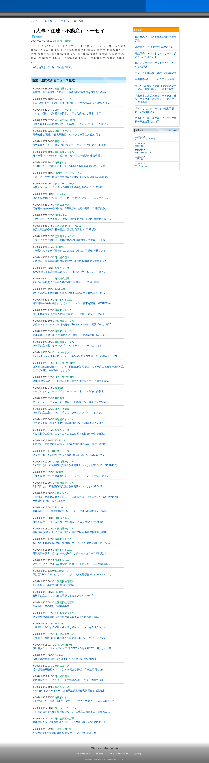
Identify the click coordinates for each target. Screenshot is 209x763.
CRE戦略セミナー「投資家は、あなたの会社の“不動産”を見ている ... (70, 250)
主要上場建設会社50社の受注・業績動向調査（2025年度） (65, 229)
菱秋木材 (139, 146)
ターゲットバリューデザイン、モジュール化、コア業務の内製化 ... (69, 391)
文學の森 (139, 159)
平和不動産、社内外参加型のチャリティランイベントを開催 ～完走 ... (71, 476)
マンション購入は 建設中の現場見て (156, 73)
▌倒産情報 (139, 130)
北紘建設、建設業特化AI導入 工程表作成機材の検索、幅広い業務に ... (71, 444)
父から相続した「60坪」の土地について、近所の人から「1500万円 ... (71, 103)
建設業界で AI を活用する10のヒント (155, 47)
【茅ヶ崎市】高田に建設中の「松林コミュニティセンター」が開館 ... (70, 124)
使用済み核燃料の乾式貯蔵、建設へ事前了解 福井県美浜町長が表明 (70, 532)
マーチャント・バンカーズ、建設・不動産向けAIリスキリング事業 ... (70, 402)
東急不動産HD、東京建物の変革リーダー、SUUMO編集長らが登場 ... (71, 511)
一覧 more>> (172, 130)
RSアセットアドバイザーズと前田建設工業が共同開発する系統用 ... (70, 690)
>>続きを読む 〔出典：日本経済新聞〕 (52, 67)
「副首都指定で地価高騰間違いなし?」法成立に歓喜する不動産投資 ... (71, 711)
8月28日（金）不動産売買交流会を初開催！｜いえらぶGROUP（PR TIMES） (76, 465)
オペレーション (83, 753)
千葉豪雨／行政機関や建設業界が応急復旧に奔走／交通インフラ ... (69, 638)
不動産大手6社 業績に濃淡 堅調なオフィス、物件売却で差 (64, 732)
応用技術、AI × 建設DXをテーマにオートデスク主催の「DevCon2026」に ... (75, 701)
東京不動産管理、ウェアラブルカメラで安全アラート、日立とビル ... (70, 198)
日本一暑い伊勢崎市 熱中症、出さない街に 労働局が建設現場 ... (67, 155)
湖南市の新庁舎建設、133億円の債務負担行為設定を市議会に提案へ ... (71, 92)
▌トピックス (140, 30)
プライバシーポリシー (118, 753)
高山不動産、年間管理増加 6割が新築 (53, 585)
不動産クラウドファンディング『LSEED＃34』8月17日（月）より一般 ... (73, 648)
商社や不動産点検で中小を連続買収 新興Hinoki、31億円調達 (66, 282)
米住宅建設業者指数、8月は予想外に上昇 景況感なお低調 (64, 659)
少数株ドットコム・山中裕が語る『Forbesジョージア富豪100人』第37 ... (73, 324)
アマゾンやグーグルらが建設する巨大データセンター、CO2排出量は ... (72, 564)
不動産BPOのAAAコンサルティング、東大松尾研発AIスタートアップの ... (73, 574)
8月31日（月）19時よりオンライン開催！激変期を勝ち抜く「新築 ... (70, 166)
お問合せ (137, 753)
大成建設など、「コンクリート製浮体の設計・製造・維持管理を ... (69, 680)
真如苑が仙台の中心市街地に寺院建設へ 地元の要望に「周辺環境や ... (71, 208)
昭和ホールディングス (145, 152)
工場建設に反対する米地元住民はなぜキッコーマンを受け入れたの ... (70, 627)
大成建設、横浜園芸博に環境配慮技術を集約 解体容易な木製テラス (70, 261)
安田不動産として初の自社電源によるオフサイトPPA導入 (64, 595)
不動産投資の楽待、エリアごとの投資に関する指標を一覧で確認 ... (69, 433)
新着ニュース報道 (56, 21)
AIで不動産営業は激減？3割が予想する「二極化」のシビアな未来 (69, 314)
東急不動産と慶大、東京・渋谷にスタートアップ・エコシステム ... (69, 412)
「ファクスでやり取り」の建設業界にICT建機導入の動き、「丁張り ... (71, 240)
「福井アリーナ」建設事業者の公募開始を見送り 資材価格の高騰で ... (71, 176)
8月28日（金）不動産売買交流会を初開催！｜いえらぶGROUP (67, 486)
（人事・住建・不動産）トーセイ (68, 30)
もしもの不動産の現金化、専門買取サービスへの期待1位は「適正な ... (71, 543)
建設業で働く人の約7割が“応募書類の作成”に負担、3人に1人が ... (68, 454)
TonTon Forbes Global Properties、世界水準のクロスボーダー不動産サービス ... (76, 356)
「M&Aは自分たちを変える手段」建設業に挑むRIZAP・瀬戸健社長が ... (72, 219)
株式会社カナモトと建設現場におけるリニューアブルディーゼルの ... (70, 145)
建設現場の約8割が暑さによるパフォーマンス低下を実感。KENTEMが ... (73, 303)
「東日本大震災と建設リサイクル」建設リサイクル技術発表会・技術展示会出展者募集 (156, 98)
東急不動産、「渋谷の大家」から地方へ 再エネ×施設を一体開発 (68, 521)
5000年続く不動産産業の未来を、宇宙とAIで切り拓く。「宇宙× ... (69, 271)
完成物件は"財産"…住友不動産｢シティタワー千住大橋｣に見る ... (68, 134)
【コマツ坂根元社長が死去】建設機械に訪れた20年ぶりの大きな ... (69, 423)
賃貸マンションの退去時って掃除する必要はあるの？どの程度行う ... (70, 187)
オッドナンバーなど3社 (145, 139)
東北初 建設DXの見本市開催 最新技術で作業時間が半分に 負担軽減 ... (71, 381)
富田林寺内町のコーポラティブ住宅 (154, 79)
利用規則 (99, 753)
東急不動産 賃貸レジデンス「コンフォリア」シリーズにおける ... (68, 345)
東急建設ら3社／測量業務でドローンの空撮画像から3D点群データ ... (70, 722)
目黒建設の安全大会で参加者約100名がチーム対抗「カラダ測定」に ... (71, 553)
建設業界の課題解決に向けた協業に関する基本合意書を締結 (66, 616)
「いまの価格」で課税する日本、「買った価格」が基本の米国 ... (68, 113)
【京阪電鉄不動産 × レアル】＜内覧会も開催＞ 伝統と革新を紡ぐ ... (70, 669)
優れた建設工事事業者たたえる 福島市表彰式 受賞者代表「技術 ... (69, 292)
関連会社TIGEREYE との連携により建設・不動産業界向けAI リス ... (70, 335)
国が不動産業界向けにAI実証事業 (51, 606)
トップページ (37, 21)
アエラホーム (141, 166)
